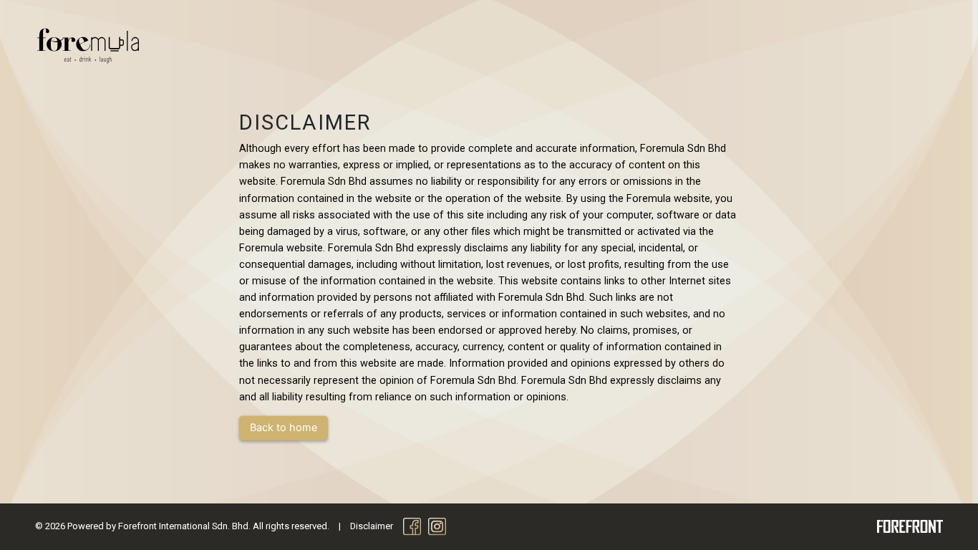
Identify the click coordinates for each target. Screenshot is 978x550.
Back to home (283, 427)
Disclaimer (371, 526)
